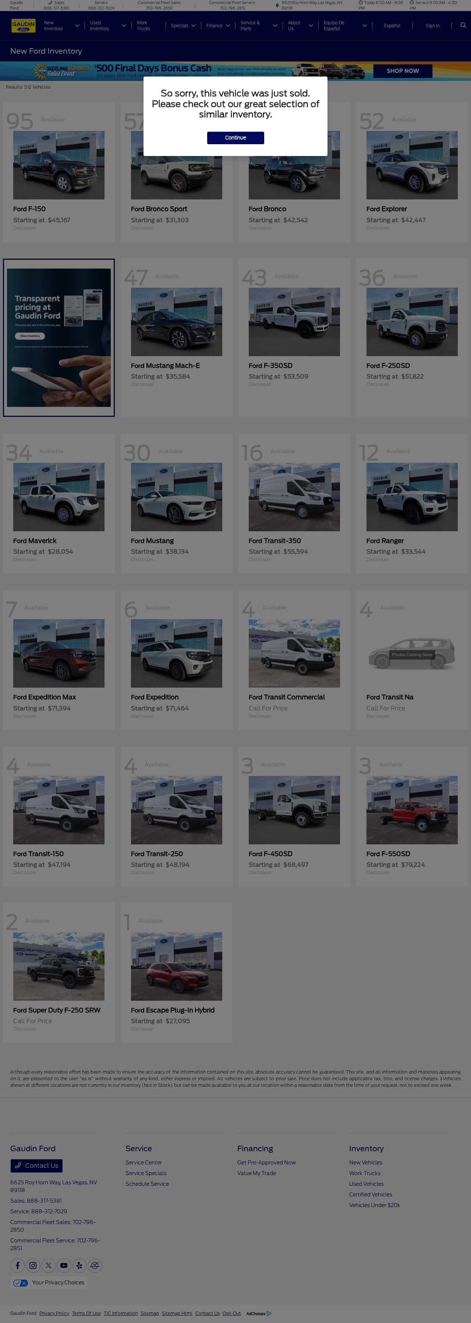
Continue (235, 138)
